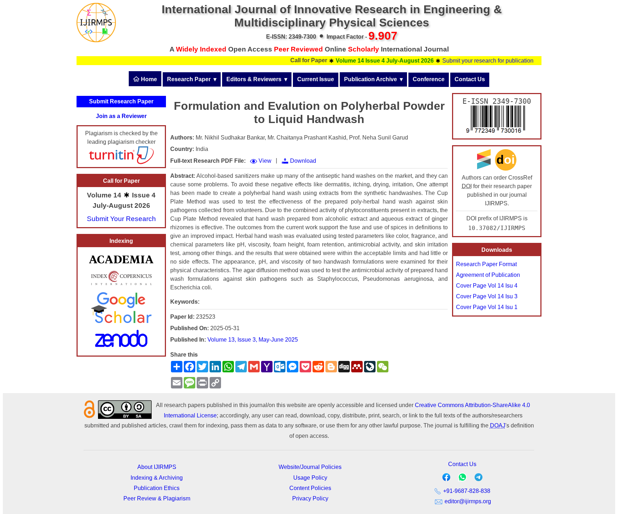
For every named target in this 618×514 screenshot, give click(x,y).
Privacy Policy (310, 498)
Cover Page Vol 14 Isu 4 (487, 286)
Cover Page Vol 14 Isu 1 (487, 307)
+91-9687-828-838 (466, 491)
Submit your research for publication (477, 61)
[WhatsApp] (462, 479)
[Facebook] (446, 479)
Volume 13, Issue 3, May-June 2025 (252, 340)
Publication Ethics (157, 488)
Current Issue (315, 79)
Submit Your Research (121, 218)
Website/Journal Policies (310, 467)
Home (148, 79)
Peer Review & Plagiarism (156, 498)
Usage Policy (310, 478)
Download (303, 161)
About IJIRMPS (156, 467)
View (265, 161)
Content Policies (310, 488)
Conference (429, 79)
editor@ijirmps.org (467, 501)
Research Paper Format (486, 264)
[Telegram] (478, 479)
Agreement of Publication (488, 275)
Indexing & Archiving (157, 478)
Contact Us (470, 79)
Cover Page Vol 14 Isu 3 (487, 296)
